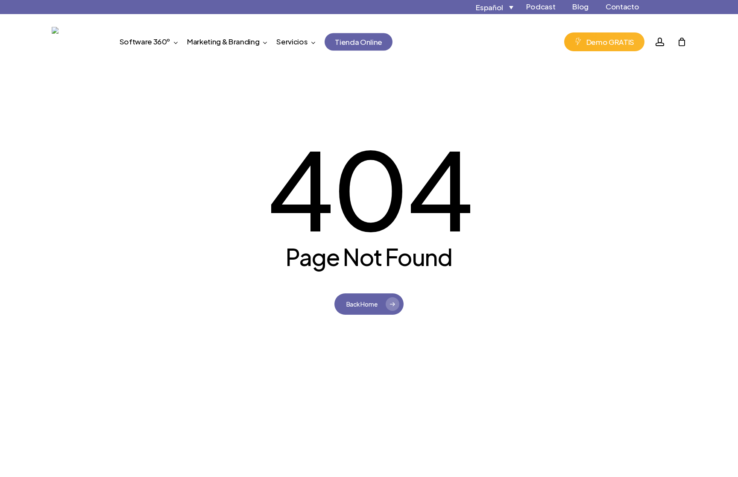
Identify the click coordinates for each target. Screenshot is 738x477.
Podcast (541, 6)
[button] (487, 7)
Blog (580, 6)
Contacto (622, 6)
